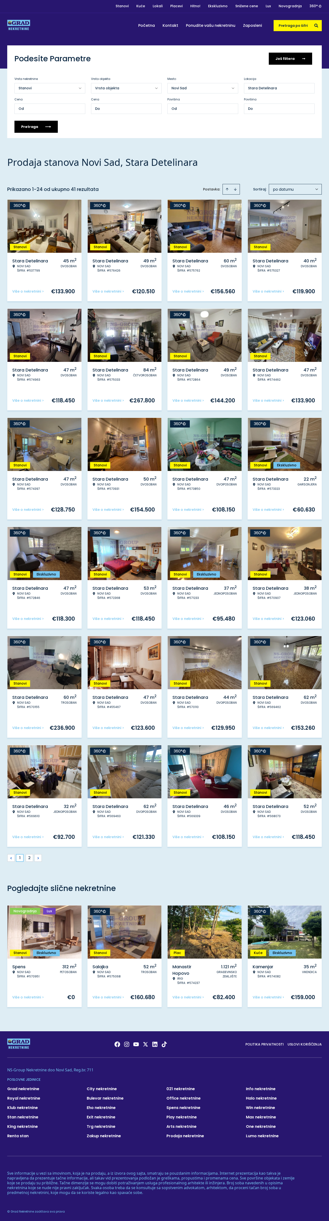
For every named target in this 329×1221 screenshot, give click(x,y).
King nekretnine (22, 1126)
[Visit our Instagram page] (127, 1044)
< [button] (11, 858)
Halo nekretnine (261, 1098)
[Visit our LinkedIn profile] (155, 1044)
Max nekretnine (261, 1117)
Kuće (140, 6)
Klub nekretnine (22, 1107)
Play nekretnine (181, 1117)
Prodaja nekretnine (185, 1136)
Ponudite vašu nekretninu (210, 25)
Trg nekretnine (101, 1126)
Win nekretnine (260, 1107)
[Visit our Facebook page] (117, 1044)
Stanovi (122, 6)
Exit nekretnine (101, 1117)
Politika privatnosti (264, 1044)
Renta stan (18, 1136)
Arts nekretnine (181, 1126)
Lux (268, 6)
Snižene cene (246, 6)
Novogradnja (290, 6)
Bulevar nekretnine (105, 1098)
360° (313, 6)
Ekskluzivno (218, 6)
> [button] (38, 858)
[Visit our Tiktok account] (164, 1044)
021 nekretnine (180, 1089)
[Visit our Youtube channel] (136, 1044)
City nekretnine (102, 1089)
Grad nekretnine (23, 1089)
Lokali (158, 6)
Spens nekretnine (183, 1107)
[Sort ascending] (227, 189)
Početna (146, 25)
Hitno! (195, 6)
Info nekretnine (261, 1089)
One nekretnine (261, 1126)
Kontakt (170, 25)
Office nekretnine (183, 1098)
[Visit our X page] (145, 1044)
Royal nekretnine (23, 1098)
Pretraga (29, 126)
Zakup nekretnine (104, 1136)
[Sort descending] (235, 189)
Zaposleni (252, 25)
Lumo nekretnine (262, 1136)
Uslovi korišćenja (305, 1044)
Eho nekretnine (101, 1107)
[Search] (316, 25)
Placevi (176, 6)
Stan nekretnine (22, 1117)
